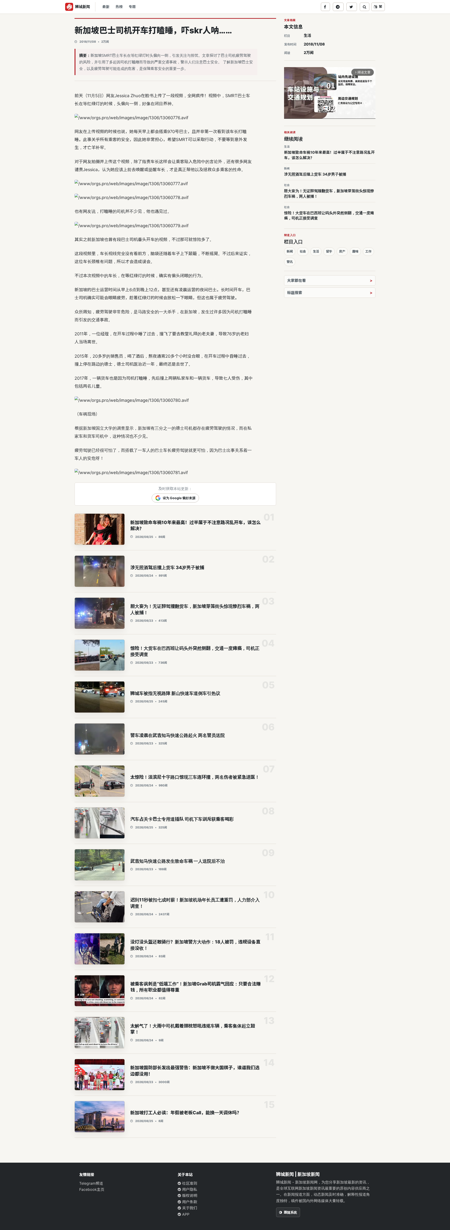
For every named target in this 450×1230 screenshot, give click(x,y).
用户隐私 (189, 1189)
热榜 (119, 7)
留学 (329, 251)
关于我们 (189, 1208)
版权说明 (189, 1195)
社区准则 (189, 1183)
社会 (303, 251)
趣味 (355, 251)
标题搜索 (294, 292)
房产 (342, 251)
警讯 (290, 262)
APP (185, 1214)
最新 (105, 7)
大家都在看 (296, 280)
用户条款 (189, 1201)
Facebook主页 (91, 1189)
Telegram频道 (91, 1183)
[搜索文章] (364, 7)
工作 (368, 251)
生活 (307, 35)
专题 (132, 7)
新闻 (290, 251)
